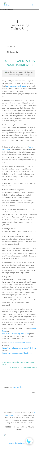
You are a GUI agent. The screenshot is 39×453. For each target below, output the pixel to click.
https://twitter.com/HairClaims (21, 343)
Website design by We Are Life (20, 443)
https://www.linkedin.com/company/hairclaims (19, 348)
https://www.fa (17, 353)
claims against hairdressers (16, 86)
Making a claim (12, 52)
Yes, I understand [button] (6, 9)
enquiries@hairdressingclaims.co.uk (15, 334)
